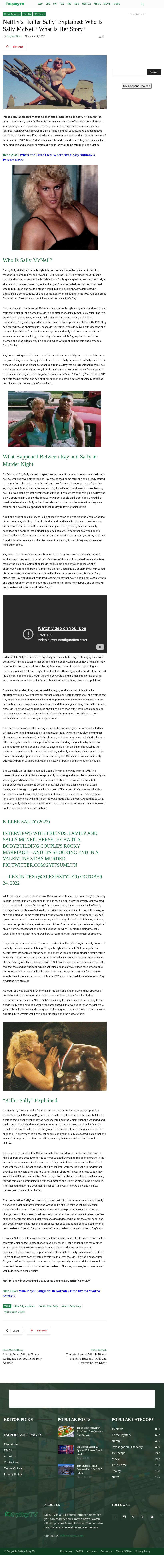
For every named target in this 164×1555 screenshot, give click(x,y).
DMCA (8, 1450)
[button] (142, 4)
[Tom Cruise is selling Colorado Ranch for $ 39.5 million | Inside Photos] (66, 1469)
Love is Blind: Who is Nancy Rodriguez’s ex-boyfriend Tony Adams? (22, 1358)
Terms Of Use (13, 1468)
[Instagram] (124, 1517)
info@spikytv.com (72, 1536)
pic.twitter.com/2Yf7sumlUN (40, 865)
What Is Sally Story (71, 1306)
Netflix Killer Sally (48, 1306)
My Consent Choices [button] (136, 86)
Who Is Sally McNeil (14, 1311)
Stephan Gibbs (14, 36)
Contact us (11, 1462)
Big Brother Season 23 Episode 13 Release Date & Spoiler (90, 1450)
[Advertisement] (137, 36)
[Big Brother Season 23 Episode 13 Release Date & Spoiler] (66, 1449)
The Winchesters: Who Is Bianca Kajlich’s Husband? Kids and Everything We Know (86, 1358)
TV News (39, 14)
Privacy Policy (13, 1474)
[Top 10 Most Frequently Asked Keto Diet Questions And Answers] (66, 1431)
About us (10, 1456)
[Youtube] (152, 1517)
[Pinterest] (133, 1517)
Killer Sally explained (24, 1306)
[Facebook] (115, 1517)
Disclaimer (11, 1444)
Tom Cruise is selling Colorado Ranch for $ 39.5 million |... (89, 1469)
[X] (142, 1517)
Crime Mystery (12, 14)
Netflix (27, 14)
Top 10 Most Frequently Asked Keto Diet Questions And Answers (90, 1431)
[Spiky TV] (15, 4)
